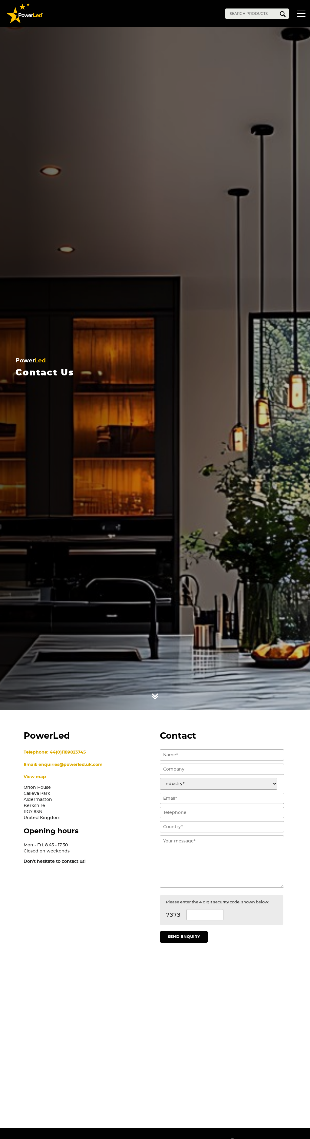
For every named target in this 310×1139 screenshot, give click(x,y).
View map (35, 776)
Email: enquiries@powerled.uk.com (63, 764)
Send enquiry (184, 937)
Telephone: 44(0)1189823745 (55, 752)
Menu (302, 14)
